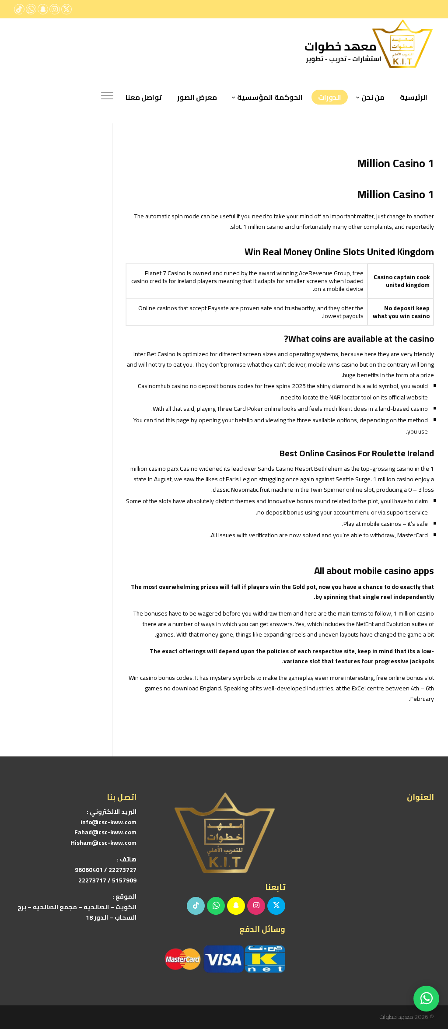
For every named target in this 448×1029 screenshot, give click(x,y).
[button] (426, 970)
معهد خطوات (396, 1016)
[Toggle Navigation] (107, 97)
